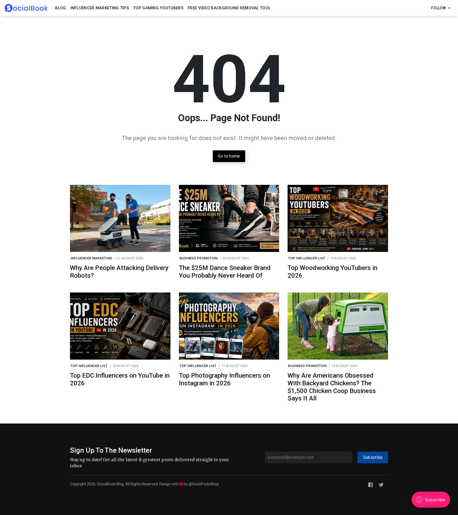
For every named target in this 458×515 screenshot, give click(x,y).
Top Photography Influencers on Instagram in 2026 (224, 379)
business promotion (198, 258)
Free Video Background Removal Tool (229, 8)
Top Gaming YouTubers (158, 8)
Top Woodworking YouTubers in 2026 (332, 271)
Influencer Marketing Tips (100, 8)
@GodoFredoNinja (204, 484)
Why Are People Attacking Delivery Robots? (119, 271)
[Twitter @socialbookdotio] (381, 484)
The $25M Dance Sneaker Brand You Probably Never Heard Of (225, 271)
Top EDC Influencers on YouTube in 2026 (120, 379)
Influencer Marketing (91, 258)
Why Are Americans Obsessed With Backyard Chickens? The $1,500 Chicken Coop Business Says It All (332, 387)
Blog (60, 8)
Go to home (229, 156)
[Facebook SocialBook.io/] (370, 484)
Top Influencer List (306, 258)
